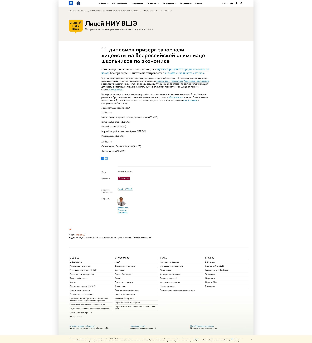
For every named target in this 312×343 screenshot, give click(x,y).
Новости (168, 11)
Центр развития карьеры (125, 294)
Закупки (73, 282)
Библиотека (210, 262)
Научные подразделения (170, 262)
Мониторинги (165, 270)
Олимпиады (119, 270)
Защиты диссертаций (168, 278)
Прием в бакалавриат (123, 274)
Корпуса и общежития (78, 278)
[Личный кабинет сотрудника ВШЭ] (236, 3)
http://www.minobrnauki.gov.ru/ (82, 326)
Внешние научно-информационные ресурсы (177, 290)
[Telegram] (106, 158)
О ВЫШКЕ (74, 258)
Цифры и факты (76, 262)
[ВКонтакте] (102, 158)
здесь (196, 339)
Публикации (210, 286)
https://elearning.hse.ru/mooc (202, 326)
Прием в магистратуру (124, 282)
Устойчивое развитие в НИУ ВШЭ (83, 270)
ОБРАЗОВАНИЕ (122, 258)
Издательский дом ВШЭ (214, 266)
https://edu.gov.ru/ (137, 326)
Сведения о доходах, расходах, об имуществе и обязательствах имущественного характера (89, 299)
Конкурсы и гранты (167, 286)
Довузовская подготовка (125, 266)
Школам (198, 3)
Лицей (117, 262)
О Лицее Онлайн (119, 3)
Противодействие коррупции (81, 294)
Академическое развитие (170, 282)
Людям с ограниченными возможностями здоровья (90, 308)
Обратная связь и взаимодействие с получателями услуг (135, 307)
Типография (210, 274)
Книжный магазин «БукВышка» (217, 270)
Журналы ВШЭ (211, 282)
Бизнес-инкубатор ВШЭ (124, 298)
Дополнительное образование (127, 290)
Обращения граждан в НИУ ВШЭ (82, 286)
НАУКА (163, 258)
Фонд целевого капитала (80, 290)
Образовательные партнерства (127, 302)
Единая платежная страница (81, 312)
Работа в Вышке (76, 317)
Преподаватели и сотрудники (82, 274)
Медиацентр (210, 278)
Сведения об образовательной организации (87, 304)
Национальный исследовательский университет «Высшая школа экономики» (104, 11)
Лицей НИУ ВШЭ (151, 11)
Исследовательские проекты (171, 266)
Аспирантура (120, 286)
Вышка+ (118, 278)
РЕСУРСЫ (209, 258)
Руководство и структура (80, 266)
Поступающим (137, 3)
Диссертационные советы (170, 274)
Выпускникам (186, 3)
